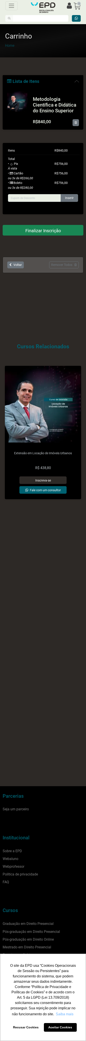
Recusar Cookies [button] (26, 1027)
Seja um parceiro (16, 809)
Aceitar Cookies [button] (60, 1027)
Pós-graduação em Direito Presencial (31, 932)
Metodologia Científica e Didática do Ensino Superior (54, 104)
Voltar (16, 265)
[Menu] (11, 5)
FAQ (6, 882)
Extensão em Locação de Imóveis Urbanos (43, 453)
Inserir (69, 198)
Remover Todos (62, 265)
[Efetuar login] (69, 6)
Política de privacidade (20, 874)
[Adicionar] (43, 480)
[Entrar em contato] (76, 18)
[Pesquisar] (9, 18)
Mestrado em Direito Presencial (27, 947)
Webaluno (10, 859)
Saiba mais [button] (64, 1014)
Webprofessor (13, 866)
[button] (77, 6)
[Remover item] (76, 122)
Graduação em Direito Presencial (28, 924)
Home (9, 45)
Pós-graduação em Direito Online (28, 939)
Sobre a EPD (12, 851)
